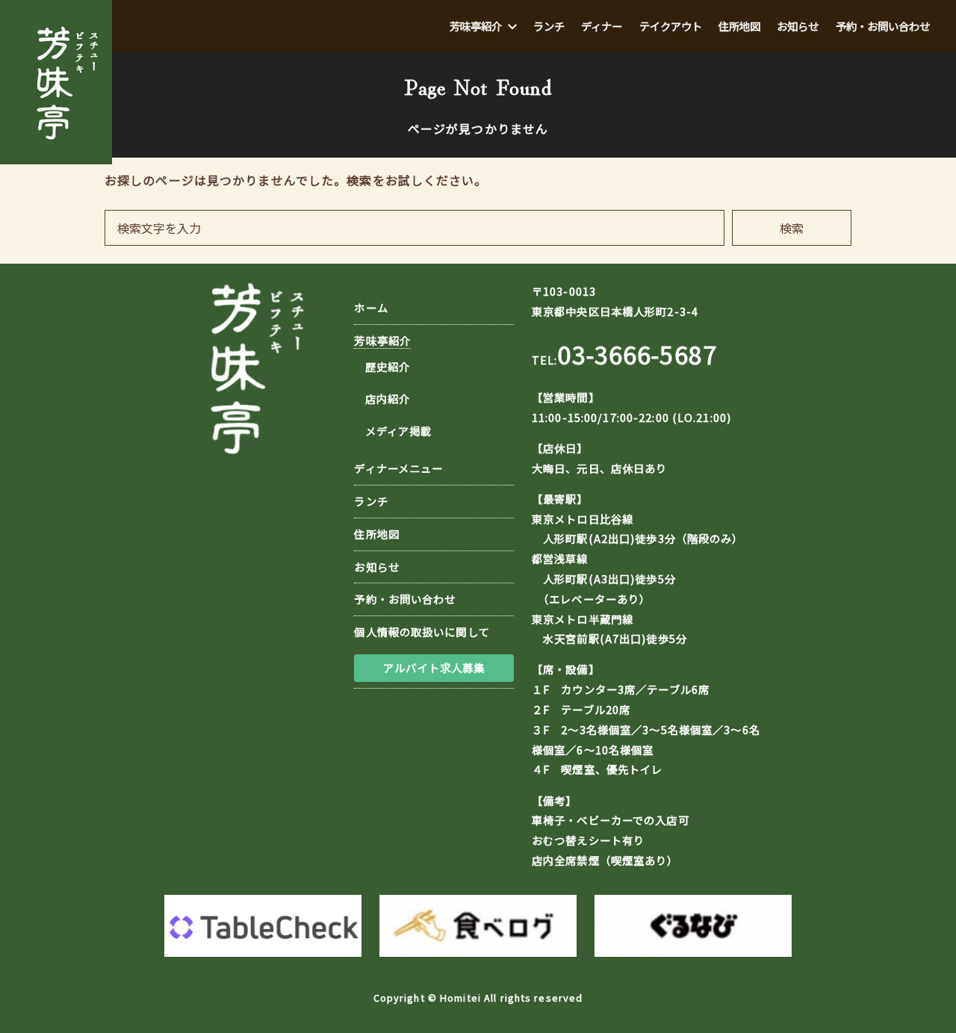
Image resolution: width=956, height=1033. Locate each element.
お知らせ (376, 566)
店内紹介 (387, 398)
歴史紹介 (387, 366)
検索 (792, 228)
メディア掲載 (398, 430)
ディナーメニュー (398, 468)
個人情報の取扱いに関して (421, 631)
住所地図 (376, 534)
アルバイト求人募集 (434, 667)
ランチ (371, 501)
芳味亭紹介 (382, 340)
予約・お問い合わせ (405, 599)
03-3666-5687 (636, 354)
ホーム (371, 307)
